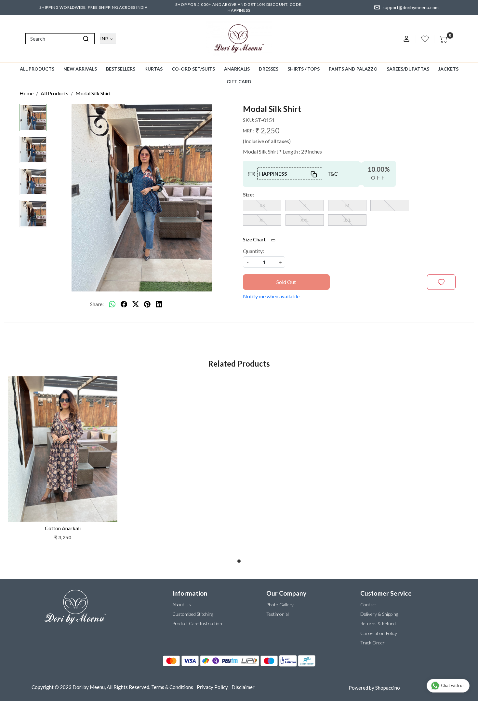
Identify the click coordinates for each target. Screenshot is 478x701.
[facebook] (124, 304)
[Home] (239, 38)
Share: (97, 304)
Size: (248, 194)
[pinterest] (147, 304)
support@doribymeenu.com (410, 7)
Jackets (448, 69)
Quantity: (253, 251)
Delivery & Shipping (379, 614)
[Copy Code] (314, 174)
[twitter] (135, 304)
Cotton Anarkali (63, 528)
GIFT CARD (239, 81)
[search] (86, 38)
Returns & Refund (378, 623)
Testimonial (277, 614)
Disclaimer (243, 687)
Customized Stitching (192, 614)
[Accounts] (406, 39)
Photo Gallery (280, 604)
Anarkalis (237, 69)
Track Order (372, 642)
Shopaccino (387, 688)
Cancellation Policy (378, 633)
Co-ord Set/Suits (193, 69)
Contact (368, 604)
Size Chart (255, 239)
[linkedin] (159, 304)
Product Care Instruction (197, 623)
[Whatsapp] (112, 304)
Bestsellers (120, 69)
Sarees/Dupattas (408, 69)
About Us (181, 604)
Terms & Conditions (172, 687)
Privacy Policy (212, 687)
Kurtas (153, 69)
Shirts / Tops (303, 69)
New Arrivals (80, 69)
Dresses (268, 69)
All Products (37, 69)
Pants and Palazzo (353, 69)
